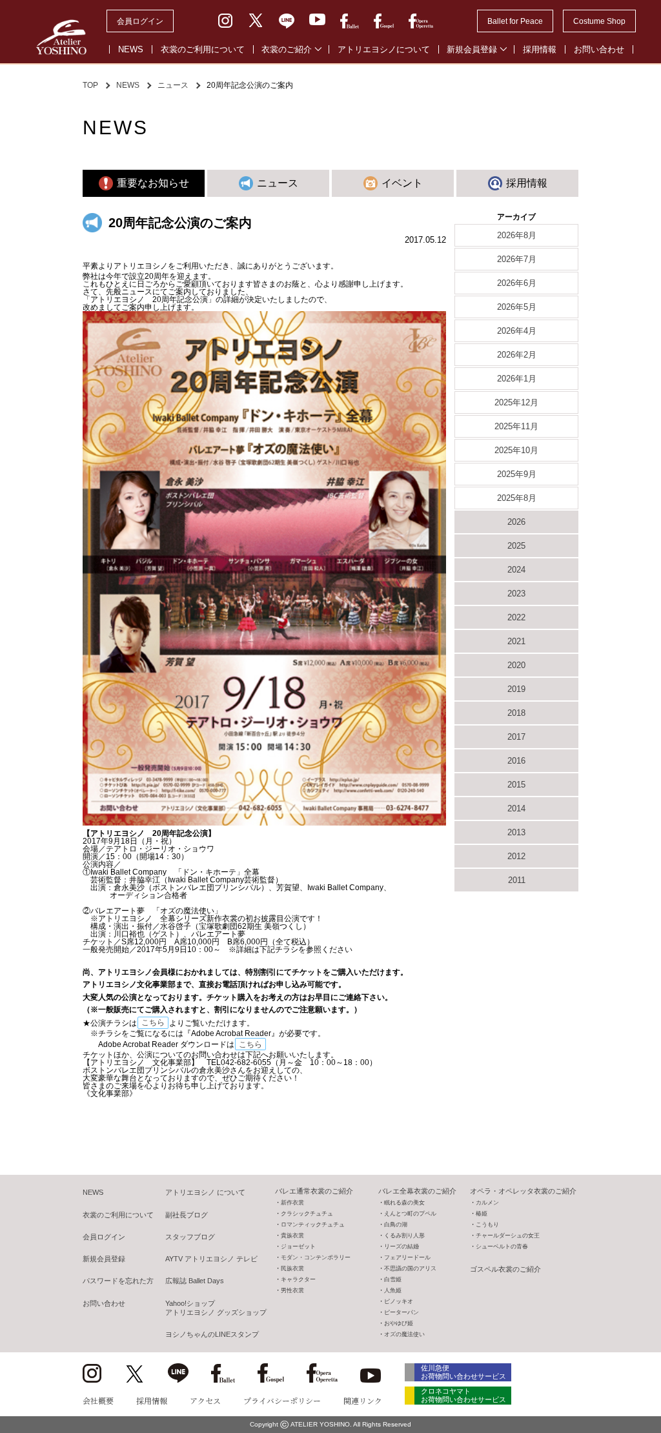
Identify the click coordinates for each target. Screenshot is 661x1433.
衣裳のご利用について (203, 49)
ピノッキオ (398, 1301)
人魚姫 (393, 1290)
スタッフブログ (190, 1237)
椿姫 (481, 1213)
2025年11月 (516, 426)
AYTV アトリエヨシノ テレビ (211, 1259)
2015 (516, 784)
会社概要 (98, 1400)
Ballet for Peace (515, 21)
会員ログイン (140, 21)
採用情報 (539, 49)
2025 (516, 546)
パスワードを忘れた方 (118, 1281)
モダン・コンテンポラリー (316, 1257)
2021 (516, 641)
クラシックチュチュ (307, 1213)
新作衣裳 (292, 1202)
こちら (153, 1022)
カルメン (487, 1202)
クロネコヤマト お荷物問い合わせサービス (463, 1395)
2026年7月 (516, 259)
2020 (516, 665)
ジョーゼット (298, 1246)
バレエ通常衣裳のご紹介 (314, 1191)
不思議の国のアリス (410, 1268)
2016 (516, 761)
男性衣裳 (292, 1290)
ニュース (173, 85)
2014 (516, 808)
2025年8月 (516, 498)
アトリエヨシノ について (205, 1192)
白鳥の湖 (395, 1224)
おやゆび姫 (398, 1323)
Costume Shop (599, 21)
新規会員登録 (472, 49)
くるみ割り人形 (404, 1235)
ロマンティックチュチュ (313, 1224)
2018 (516, 713)
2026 (516, 522)
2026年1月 (516, 378)
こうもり (487, 1224)
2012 (516, 856)
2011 (516, 880)
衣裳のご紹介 (286, 49)
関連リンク (362, 1400)
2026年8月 (516, 235)
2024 (516, 569)
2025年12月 (516, 402)
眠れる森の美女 (404, 1202)
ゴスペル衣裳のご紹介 (505, 1269)
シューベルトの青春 (502, 1246)
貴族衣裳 (292, 1235)
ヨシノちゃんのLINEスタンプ (212, 1334)
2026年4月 (516, 331)
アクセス (205, 1400)
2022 (516, 617)
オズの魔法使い (404, 1334)
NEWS (130, 49)
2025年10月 (516, 450)
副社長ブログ (186, 1215)
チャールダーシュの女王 (508, 1235)
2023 (516, 593)
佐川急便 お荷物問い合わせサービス (463, 1372)
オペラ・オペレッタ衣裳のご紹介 (523, 1191)
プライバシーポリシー (282, 1400)
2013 (516, 832)
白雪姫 (393, 1279)
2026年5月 (516, 307)
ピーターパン (401, 1312)
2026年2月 (516, 355)
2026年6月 (516, 283)
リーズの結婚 (401, 1246)
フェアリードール (407, 1257)
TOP (90, 85)
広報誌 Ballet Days (194, 1281)
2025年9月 (516, 474)
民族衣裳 (292, 1268)
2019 (516, 689)
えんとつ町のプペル (410, 1213)
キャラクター (298, 1279)
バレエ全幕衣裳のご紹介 (417, 1191)
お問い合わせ (599, 49)
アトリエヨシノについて (384, 49)
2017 (516, 737)
